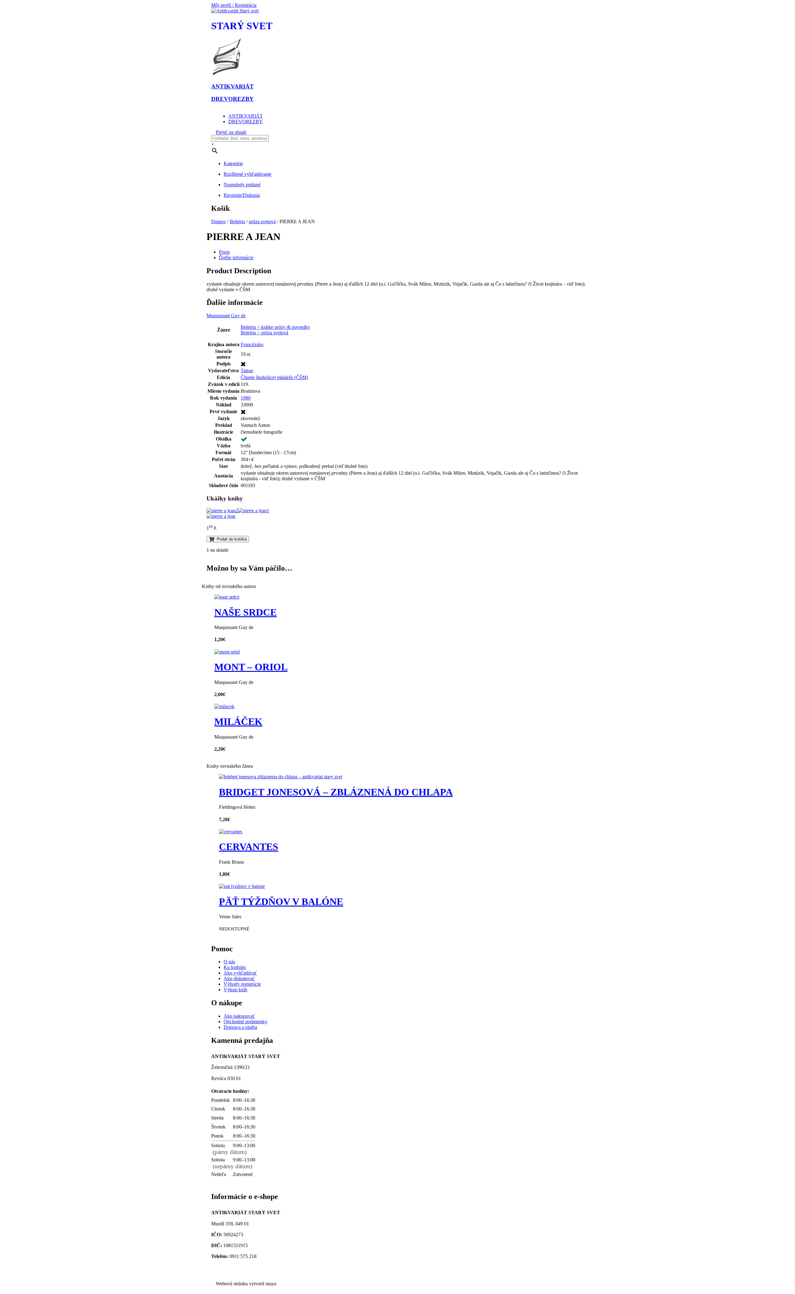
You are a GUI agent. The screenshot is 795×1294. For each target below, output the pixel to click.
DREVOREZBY (245, 121)
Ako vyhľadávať (240, 972)
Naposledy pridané (242, 184)
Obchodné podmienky (245, 1021)
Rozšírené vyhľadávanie (247, 174)
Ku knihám (235, 967)
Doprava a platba (240, 1027)
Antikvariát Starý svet (234, 1273)
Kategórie (233, 163)
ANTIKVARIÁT (245, 116)
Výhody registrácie (242, 984)
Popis (224, 252)
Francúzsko (252, 344)
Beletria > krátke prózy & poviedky (275, 327)
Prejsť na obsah (231, 132)
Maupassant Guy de (226, 315)
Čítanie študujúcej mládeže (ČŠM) (274, 377)
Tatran (247, 370)
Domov (218, 221)
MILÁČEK (238, 721)
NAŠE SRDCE (245, 612)
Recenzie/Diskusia (242, 195)
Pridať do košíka (232, 539)
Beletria (237, 221)
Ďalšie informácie (236, 257)
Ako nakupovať (239, 1016)
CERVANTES (248, 846)
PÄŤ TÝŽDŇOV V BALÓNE (281, 901)
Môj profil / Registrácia (234, 5)
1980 (246, 397)
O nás (229, 961)
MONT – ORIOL (251, 666)
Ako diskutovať (239, 978)
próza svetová (262, 221)
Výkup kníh (235, 989)
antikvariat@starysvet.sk (237, 1267)
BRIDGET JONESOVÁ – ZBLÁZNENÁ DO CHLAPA (336, 792)
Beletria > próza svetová (264, 332)
